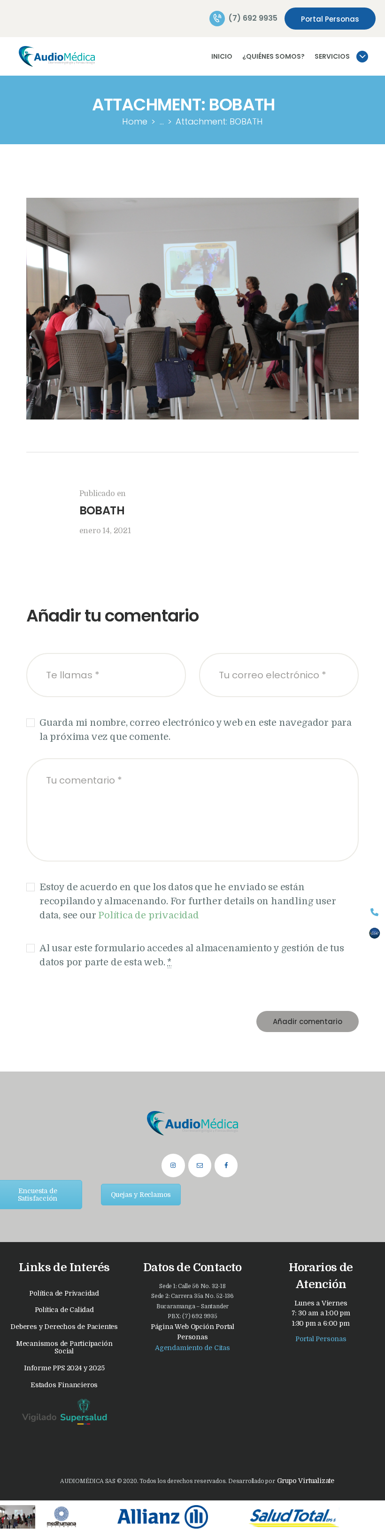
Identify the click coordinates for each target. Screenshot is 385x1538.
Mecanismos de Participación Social (64, 1347)
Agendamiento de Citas (192, 1348)
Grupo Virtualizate (304, 1480)
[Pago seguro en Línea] (374, 933)
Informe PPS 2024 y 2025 (64, 1368)
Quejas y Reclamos (141, 1194)
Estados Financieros (64, 1385)
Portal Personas (320, 1339)
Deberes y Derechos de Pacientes (64, 1326)
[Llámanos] (374, 912)
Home (134, 121)
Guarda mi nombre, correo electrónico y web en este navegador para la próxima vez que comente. (195, 729)
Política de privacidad (148, 915)
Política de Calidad (64, 1309)
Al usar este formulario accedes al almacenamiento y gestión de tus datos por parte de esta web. (191, 955)
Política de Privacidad (64, 1293)
